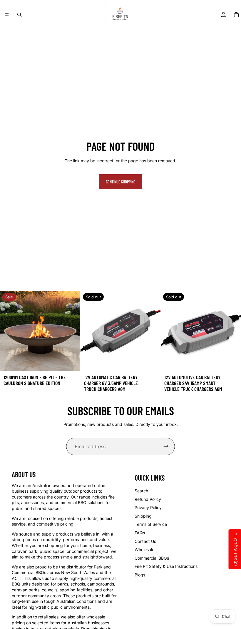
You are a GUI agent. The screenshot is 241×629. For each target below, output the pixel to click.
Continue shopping (120, 181)
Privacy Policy (148, 507)
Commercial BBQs (152, 558)
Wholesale (144, 549)
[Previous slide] (9, 330)
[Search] (19, 14)
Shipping (143, 515)
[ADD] (71, 362)
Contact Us (145, 540)
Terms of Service (151, 524)
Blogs (140, 574)
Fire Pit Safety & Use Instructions (166, 566)
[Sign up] (166, 446)
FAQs (140, 532)
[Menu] (7, 14)
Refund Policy (148, 498)
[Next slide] (71, 330)
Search (141, 490)
